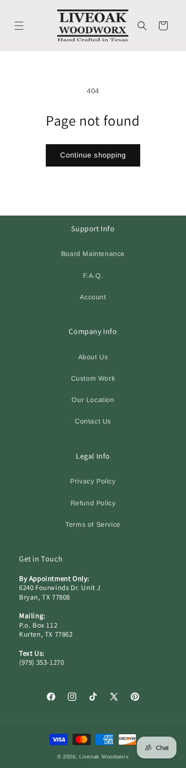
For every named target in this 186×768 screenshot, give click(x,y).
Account (93, 297)
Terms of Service (93, 524)
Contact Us (93, 421)
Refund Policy (93, 503)
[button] (19, 25)
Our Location (93, 400)
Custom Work (93, 378)
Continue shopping (93, 155)
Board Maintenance (93, 253)
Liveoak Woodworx (104, 756)
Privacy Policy (92, 481)
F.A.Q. (93, 275)
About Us (93, 357)
